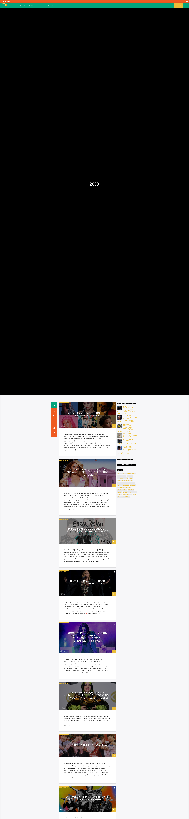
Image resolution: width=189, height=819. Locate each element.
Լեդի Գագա (121, 533)
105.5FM (61, 471)
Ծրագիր (25, 5)
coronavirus (122, 522)
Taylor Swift (130, 529)
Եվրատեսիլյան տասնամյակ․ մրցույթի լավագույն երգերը (87, 576)
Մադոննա (128, 533)
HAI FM (131, 524)
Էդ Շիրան (133, 531)
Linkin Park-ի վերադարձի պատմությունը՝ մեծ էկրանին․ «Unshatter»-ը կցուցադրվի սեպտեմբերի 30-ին (126, 474)
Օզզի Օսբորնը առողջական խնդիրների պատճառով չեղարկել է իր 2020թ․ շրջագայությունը (87, 683)
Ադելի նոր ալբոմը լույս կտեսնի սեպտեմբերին (87, 629)
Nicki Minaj (129, 526)
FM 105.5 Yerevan (123, 524)
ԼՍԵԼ (180, 5)
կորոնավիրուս (127, 540)
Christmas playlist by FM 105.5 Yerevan (87, 791)
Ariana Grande (131, 519)
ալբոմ (120, 538)
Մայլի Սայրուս (122, 536)
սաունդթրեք (125, 543)
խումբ (120, 540)
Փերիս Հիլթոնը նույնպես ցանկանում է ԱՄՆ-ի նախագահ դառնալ (87, 518)
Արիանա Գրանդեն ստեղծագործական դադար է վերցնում (130, 481)
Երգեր (44, 5)
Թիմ (51, 5)
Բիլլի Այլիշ (125, 531)
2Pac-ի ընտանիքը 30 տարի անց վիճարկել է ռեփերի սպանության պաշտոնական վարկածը (127, 465)
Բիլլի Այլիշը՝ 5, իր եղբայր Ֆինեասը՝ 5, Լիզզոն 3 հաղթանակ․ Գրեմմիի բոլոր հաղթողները (87, 741)
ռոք (119, 543)
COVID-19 (129, 522)
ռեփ (134, 540)
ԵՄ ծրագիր (35, 5)
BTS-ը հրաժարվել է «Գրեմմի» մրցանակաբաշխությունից (127, 488)
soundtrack (121, 529)
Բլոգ (17, 5)
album (124, 519)
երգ (135, 538)
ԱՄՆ (119, 531)
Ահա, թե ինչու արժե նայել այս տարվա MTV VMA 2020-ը (87, 461)
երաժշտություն (127, 538)
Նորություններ (63, 450)
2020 (119, 519)
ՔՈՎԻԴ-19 (131, 536)
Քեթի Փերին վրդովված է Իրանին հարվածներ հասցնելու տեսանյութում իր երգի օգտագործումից (127, 496)
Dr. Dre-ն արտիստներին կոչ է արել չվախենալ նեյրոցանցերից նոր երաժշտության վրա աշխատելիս (127, 456)
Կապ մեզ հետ (6, 1)
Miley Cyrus (121, 526)
